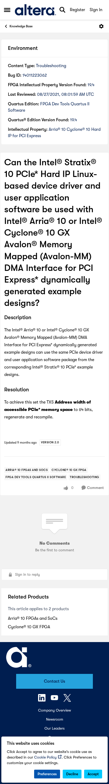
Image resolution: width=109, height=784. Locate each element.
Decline (72, 774)
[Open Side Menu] (7, 10)
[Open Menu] (101, 26)
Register (77, 9)
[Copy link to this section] (35, 318)
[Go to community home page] (35, 10)
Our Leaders (54, 728)
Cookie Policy (45, 757)
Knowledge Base (21, 26)
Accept (93, 774)
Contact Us (54, 681)
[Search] (62, 10)
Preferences (47, 774)
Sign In (96, 9)
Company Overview (54, 710)
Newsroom (54, 719)
